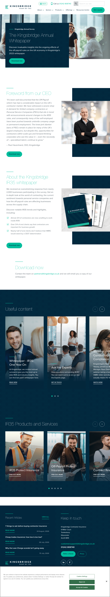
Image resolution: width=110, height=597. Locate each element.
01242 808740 (67, 547)
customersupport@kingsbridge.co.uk (78, 543)
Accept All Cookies (82, 587)
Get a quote (98, 10)
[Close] (106, 581)
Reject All (82, 582)
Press (82, 554)
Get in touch (56, 382)
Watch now (97, 382)
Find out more (15, 474)
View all (45, 517)
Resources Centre (82, 10)
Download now (16, 61)
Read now (13, 382)
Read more (10, 530)
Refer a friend (68, 554)
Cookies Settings (82, 576)
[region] (55, 581)
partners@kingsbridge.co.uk (46, 273)
